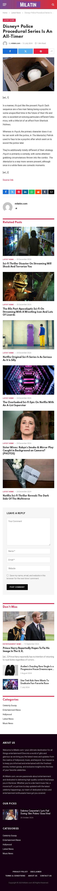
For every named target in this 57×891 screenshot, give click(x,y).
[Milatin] (28, 4)
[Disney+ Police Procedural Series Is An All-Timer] (28, 74)
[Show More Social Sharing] (51, 51)
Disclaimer (36, 872)
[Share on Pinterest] (41, 51)
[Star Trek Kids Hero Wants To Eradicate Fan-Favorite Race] (10, 684)
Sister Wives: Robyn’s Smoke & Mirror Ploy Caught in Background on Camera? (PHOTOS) (28, 450)
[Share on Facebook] (10, 51)
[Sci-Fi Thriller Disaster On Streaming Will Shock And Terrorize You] (28, 241)
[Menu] (4, 4)
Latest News (9, 20)
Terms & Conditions (15, 876)
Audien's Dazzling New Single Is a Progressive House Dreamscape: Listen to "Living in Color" (37, 669)
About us (32, 876)
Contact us (46, 876)
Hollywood (7, 714)
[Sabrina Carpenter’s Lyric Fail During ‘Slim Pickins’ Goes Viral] (10, 814)
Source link (8, 180)
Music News (8, 723)
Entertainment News (12, 710)
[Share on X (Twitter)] (25, 51)
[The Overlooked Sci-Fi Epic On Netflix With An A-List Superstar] (28, 380)
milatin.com (15, 43)
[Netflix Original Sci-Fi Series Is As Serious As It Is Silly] (28, 334)
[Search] (52, 4)
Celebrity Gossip (10, 705)
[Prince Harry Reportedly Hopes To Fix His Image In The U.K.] (28, 626)
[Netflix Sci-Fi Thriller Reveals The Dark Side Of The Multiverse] (28, 473)
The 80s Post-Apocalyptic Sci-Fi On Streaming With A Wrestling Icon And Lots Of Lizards (28, 312)
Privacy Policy (20, 872)
